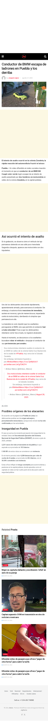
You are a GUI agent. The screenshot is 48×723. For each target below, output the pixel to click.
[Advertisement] (24, 26)
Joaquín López (13, 78)
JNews (11, 708)
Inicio (6, 691)
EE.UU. (22, 694)
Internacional (37, 691)
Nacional (17, 691)
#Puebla (19, 354)
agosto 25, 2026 (7, 665)
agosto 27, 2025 (27, 78)
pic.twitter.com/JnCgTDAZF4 (15, 364)
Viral (5, 565)
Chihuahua (15, 694)
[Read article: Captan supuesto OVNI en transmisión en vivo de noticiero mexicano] (24, 596)
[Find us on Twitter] (24, 715)
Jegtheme (24, 710)
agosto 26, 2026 (7, 576)
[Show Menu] (3, 56)
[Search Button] (45, 56)
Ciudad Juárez (31, 694)
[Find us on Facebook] (21, 715)
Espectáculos (26, 691)
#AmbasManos (13, 362)
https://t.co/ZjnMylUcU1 (28, 362)
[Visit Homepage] (24, 56)
